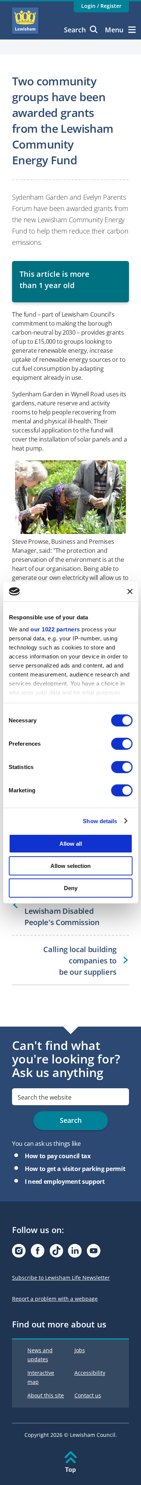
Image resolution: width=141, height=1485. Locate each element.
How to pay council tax (58, 1156)
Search (75, 29)
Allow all (70, 843)
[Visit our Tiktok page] (56, 1253)
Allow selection (70, 866)
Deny (70, 887)
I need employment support (65, 1181)
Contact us (87, 1395)
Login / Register (101, 5)
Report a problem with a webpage (55, 1298)
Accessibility (89, 1372)
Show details (100, 821)
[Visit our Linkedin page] (75, 1253)
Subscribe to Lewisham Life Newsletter (61, 1277)
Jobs (79, 1350)
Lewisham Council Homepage (25, 21)
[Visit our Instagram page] (19, 1253)
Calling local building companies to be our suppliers (80, 960)
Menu (114, 29)
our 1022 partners (55, 629)
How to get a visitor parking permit (75, 1169)
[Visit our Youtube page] (93, 1253)
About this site (45, 1395)
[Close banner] (129, 591)
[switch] (121, 744)
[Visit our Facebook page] (37, 1253)
